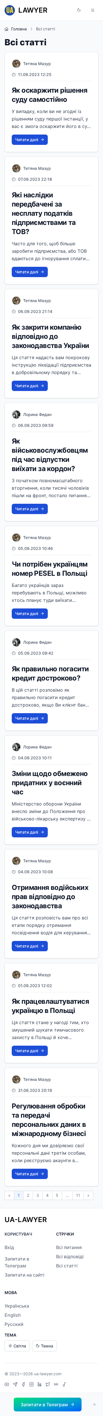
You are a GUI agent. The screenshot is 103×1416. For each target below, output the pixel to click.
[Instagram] (32, 1385)
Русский (14, 1324)
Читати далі (26, 139)
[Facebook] (24, 1385)
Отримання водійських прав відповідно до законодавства (50, 896)
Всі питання (69, 1247)
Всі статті (67, 1266)
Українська (17, 1306)
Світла (19, 1345)
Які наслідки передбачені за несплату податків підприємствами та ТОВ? (44, 213)
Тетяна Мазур (37, 63)
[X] (48, 1385)
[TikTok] (64, 1385)
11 (78, 1195)
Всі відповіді (70, 1256)
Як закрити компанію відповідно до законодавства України (50, 336)
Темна (47, 1345)
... (67, 1195)
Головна (19, 28)
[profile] (16, 63)
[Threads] (57, 1385)
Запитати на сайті (24, 1275)
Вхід (9, 1247)
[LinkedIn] (40, 1385)
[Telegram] (16, 1385)
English (13, 1315)
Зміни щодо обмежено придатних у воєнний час (50, 782)
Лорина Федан (37, 414)
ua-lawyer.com (48, 1373)
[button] (79, 10)
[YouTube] (8, 1385)
